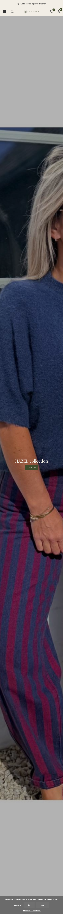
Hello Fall (31, 467)
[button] (4, 11)
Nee (42, 905)
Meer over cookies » (32, 911)
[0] (58, 11)
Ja (29, 905)
